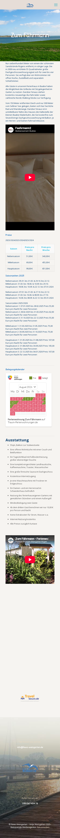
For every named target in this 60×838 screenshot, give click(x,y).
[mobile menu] (55, 4)
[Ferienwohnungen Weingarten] (30, 4)
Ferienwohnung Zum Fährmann (24, 419)
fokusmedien (43, 827)
